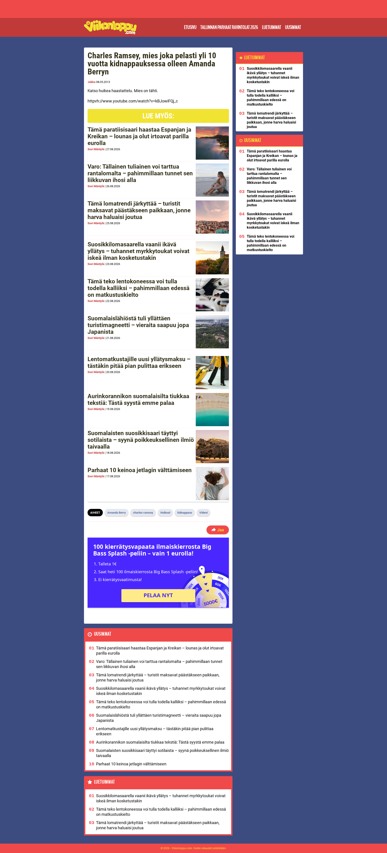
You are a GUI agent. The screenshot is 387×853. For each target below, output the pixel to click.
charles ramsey (143, 512)
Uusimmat (293, 27)
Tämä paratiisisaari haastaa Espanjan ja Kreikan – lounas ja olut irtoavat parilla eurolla (139, 136)
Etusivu (190, 27)
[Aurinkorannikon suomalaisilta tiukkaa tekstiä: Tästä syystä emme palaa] (212, 409)
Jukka (91, 82)
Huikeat (165, 512)
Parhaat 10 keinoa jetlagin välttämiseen (140, 470)
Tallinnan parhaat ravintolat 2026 (229, 27)
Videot (203, 512)
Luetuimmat (271, 27)
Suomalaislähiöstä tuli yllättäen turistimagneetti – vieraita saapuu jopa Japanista (138, 325)
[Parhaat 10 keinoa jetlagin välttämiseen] (212, 483)
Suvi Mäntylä (96, 149)
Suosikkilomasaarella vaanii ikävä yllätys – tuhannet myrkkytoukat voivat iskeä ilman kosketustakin (138, 251)
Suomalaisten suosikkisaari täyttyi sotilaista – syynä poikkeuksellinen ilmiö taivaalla (141, 440)
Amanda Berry (116, 512)
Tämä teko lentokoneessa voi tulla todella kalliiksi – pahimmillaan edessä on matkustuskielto (138, 288)
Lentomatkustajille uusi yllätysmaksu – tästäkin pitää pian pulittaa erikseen (139, 362)
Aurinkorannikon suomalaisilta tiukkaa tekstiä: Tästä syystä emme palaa (138, 399)
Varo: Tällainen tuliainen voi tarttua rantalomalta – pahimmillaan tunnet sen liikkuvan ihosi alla (140, 173)
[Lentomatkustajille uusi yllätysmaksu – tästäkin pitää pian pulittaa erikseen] (212, 372)
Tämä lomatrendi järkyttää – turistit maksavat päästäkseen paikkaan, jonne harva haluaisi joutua (139, 210)
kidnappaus (184, 512)
